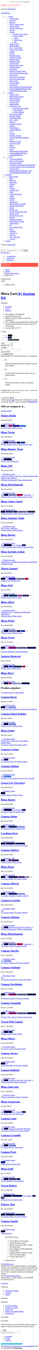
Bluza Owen (7, 637)
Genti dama (13, 85)
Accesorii (8, 175)
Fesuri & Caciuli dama (17, 77)
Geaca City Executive (13, 782)
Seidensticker (14, 223)
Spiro (11, 229)
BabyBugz (13, 182)
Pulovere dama (15, 59)
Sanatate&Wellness (16, 155)
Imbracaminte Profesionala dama (21, 87)
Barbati (9, 93)
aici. (13, 400)
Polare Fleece (14, 128)
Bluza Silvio (7, 602)
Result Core (14, 210)
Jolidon (12, 198)
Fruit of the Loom (16, 194)
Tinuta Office (14, 95)
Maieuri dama (14, 44)
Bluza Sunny (8, 730)
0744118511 (11, 9)
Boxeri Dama (18, 36)
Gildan (12, 196)
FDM (11, 192)
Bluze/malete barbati (17, 97)
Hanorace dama (15, 61)
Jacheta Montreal (11, 656)
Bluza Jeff (6, 465)
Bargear (12, 184)
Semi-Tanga (18, 40)
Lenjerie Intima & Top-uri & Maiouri (22, 167)
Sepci (11, 139)
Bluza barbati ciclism (13, 551)
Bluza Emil (7, 1168)
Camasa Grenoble (11, 1135)
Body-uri (13, 20)
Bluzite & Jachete (16, 163)
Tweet (7, 309)
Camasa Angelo (9, 1221)
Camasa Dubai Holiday (14, 713)
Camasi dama (14, 19)
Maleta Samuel (9, 568)
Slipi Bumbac (18, 110)
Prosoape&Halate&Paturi (18, 153)
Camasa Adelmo (10, 766)
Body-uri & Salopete (17, 161)
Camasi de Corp (15, 106)
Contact (8, 241)
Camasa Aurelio (10, 950)
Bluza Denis (7, 866)
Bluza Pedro (8, 620)
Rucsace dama (14, 83)
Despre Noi (9, 1309)
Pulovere (13, 122)
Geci (11, 132)
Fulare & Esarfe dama (17, 79)
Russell (12, 217)
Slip (15, 42)
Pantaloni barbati (15, 118)
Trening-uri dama (15, 58)
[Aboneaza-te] (2, 1330)
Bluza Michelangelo (12, 484)
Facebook (8, 1336)
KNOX (12, 200)
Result (12, 208)
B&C (11, 178)
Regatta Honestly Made (18, 204)
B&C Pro (13, 180)
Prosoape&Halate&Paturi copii (20, 173)
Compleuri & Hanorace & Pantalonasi (23, 165)
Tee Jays (12, 235)
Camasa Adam (9, 816)
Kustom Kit (14, 202)
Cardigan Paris (9, 833)
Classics (12, 188)
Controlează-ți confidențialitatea (12, 1344)
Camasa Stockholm (11, 984)
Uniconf (12, 239)
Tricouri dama (14, 26)
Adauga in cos (7, 354)
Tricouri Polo (14, 102)
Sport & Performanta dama (19, 73)
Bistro (12, 145)
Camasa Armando (11, 1003)
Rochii (12, 54)
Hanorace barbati (15, 124)
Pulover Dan (8, 1204)
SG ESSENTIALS (16, 227)
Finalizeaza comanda (8, 7)
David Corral (14, 190)
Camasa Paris (8, 1152)
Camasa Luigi (8, 1118)
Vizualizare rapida (8, 424)
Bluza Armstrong (10, 1101)
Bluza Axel (7, 585)
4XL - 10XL (14, 120)
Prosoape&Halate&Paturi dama (20, 89)
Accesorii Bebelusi (16, 159)
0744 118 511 (32, 402)
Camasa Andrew (10, 850)
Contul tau (4, 1283)
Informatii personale (12, 1291)
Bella (11, 186)
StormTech (13, 233)
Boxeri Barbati (19, 112)
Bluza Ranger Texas (12, 449)
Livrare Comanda (11, 1306)
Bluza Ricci (7, 673)
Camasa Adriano (10, 917)
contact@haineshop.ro (13, 1276)
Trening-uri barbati (16, 114)
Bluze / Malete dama (17, 24)
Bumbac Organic (15, 136)
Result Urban (14, 214)
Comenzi (8, 1293)
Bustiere (12, 22)
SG (11, 225)
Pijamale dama (15, 46)
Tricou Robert (9, 1185)
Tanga (16, 38)
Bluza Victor (8, 432)
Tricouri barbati (15, 100)
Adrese (7, 1294)
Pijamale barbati (15, 116)
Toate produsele (7, 1233)
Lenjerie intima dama (18, 34)
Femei (9, 17)
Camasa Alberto (10, 883)
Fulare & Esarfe (15, 143)
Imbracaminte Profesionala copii (21, 171)
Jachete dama (14, 63)
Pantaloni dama (15, 56)
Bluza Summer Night (12, 518)
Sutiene (12, 52)
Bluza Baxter (8, 535)
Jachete (12, 126)
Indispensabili (14, 104)
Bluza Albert (8, 1038)
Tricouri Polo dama (16, 28)
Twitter (7, 1338)
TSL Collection (15, 237)
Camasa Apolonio (10, 967)
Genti (11, 149)
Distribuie (8, 307)
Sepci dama (13, 75)
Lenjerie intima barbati (19, 108)
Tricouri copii (14, 169)
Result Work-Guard (16, 216)
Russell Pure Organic (17, 221)
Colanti (12, 32)
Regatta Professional (17, 206)
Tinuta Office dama (16, 50)
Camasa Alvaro (9, 1053)
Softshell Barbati (15, 130)
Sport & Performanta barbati (19, 138)
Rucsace (12, 147)
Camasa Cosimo (10, 749)
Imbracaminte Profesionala (19, 151)
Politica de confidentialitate (14, 1311)
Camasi (12, 134)
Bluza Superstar (10, 1086)
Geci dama (13, 69)
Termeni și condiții (11, 1307)
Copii (8, 157)
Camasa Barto (9, 697)
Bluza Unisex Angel (11, 501)
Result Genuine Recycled (18, 212)
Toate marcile (11, 177)
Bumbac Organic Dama (18, 71)
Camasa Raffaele (10, 1070)
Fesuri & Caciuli (15, 141)
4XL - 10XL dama (16, 48)
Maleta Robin (8, 415)
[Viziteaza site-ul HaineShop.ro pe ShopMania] (17, 1346)
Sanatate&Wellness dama (18, 91)
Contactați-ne (9, 1313)
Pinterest (8, 310)
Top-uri (12, 30)
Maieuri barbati (15, 98)
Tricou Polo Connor (12, 1021)
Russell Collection (16, 219)
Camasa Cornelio (10, 900)
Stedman (12, 231)
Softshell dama (15, 67)
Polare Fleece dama (16, 65)
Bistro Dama (14, 81)
